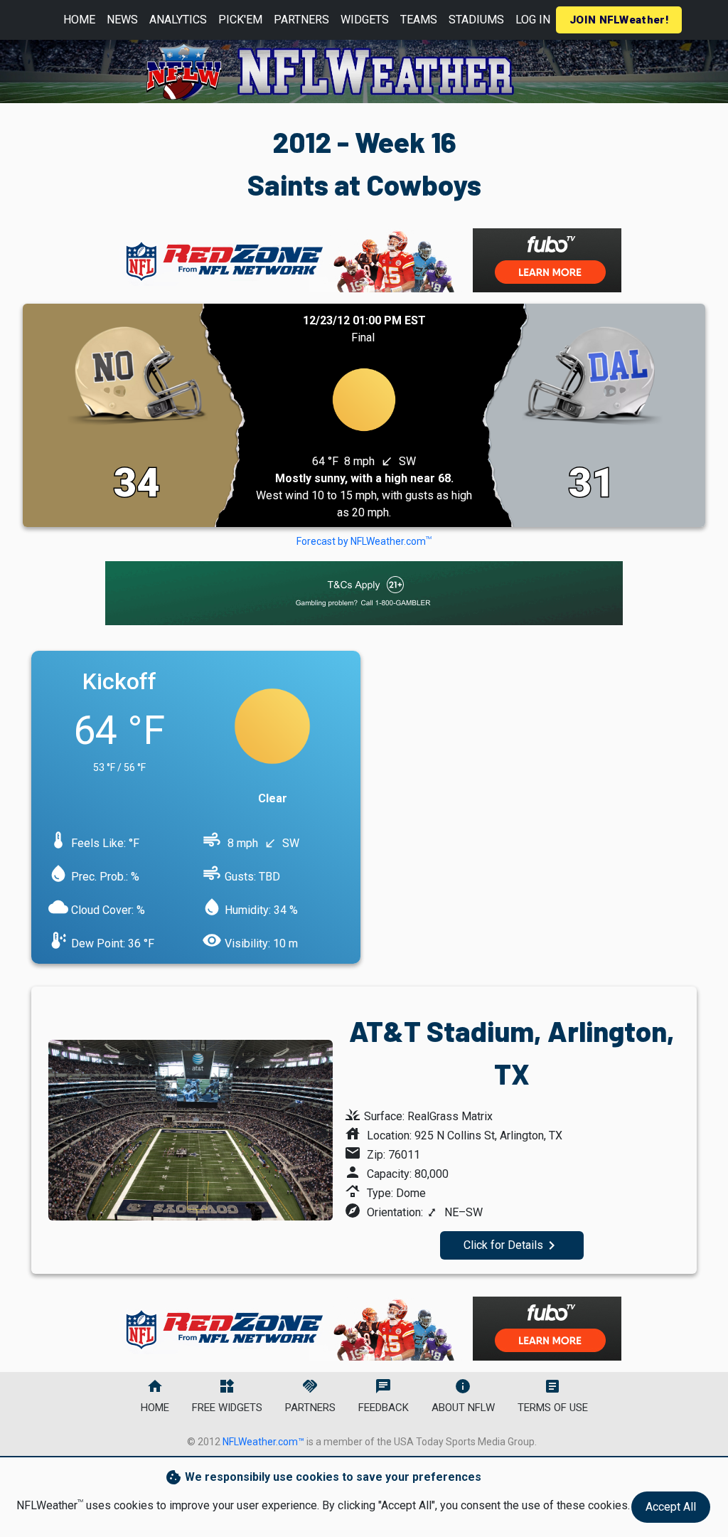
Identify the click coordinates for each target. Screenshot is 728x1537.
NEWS (122, 19)
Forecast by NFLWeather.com (364, 541)
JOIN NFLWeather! (618, 20)
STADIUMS (476, 19)
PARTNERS (301, 19)
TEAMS (418, 19)
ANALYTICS (178, 19)
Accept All (671, 1507)
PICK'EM (240, 19)
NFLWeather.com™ (263, 1441)
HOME (79, 19)
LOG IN (532, 19)
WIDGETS (365, 19)
